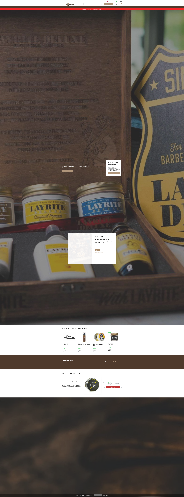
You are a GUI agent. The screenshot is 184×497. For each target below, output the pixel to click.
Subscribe (97, 250)
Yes (95, 495)
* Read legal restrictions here (99, 252)
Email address (97, 244)
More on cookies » (105, 495)
